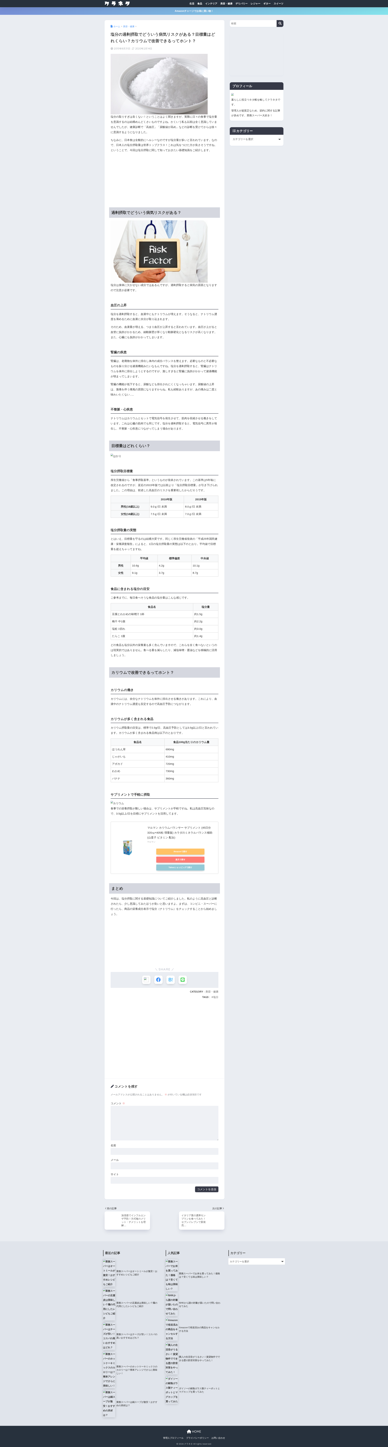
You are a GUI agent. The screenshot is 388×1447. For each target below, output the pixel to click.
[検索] (280, 23)
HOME (196, 1431)
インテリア (211, 3)
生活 (191, 3)
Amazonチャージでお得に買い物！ (194, 11)
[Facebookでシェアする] (158, 980)
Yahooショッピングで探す (180, 867)
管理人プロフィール (173, 1438)
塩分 (215, 997)
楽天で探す (180, 859)
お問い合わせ (218, 1438)
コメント (118, 1103)
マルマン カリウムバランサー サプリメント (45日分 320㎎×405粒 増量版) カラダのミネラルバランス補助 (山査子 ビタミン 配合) (179, 832)
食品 (199, 3)
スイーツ (278, 3)
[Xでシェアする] (146, 980)
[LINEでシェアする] (183, 980)
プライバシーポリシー (197, 1438)
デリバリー (242, 3)
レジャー (255, 3)
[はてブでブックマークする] (170, 980)
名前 (113, 1145)
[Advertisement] (164, 177)
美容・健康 (226, 3)
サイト (115, 1174)
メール (115, 1159)
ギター (267, 3)
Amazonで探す (180, 851)
